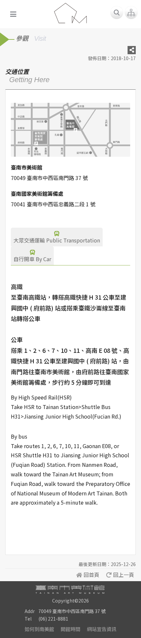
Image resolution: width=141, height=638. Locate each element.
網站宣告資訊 (101, 629)
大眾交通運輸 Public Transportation (56, 240)
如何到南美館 (39, 629)
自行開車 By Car (32, 259)
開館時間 (70, 629)
